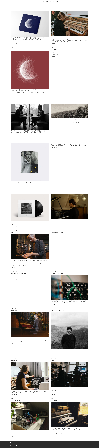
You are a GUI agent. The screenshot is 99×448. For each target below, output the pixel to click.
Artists (50, 1)
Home (43, 1)
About (53, 1)
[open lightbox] (30, 24)
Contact (57, 1)
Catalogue (47, 1)
